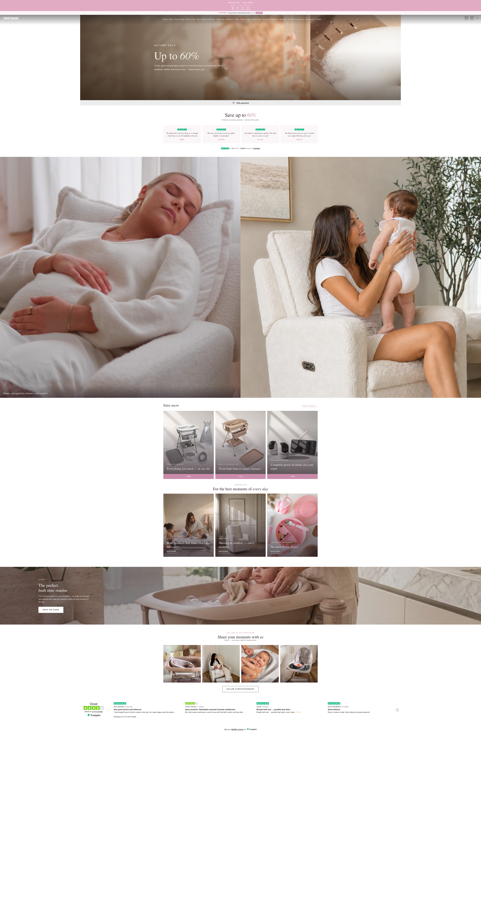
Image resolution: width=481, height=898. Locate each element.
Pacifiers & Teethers (270, 19)
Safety (237, 19)
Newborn (283, 19)
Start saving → (310, 406)
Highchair (229, 19)
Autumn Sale (167, 19)
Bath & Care (190, 19)
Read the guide (51, 610)
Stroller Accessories (296, 19)
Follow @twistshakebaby (241, 689)
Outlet (318, 19)
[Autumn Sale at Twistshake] (240, 57)
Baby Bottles (246, 19)
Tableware (220, 19)
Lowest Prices (179, 19)
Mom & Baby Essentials (206, 19)
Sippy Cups (256, 19)
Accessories (310, 19)
